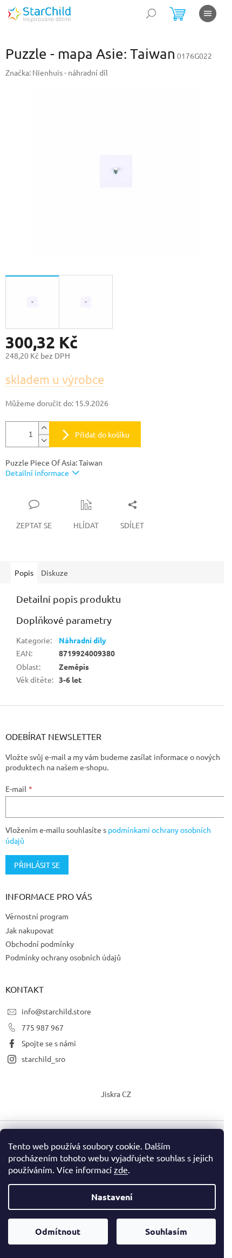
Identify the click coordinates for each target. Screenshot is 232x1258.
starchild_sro (43, 1059)
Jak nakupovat (29, 930)
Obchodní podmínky (39, 943)
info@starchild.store (56, 1011)
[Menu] (208, 13)
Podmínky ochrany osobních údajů (63, 957)
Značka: (56, 72)
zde (121, 1169)
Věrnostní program (37, 916)
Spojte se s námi (49, 1043)
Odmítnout (57, 1231)
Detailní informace (37, 472)
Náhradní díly (82, 640)
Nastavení (112, 1196)
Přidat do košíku (102, 434)
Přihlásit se (37, 865)
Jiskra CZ (116, 1094)
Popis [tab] (24, 572)
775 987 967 (43, 1027)
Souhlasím (166, 1231)
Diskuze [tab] (54, 572)
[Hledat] (151, 13)
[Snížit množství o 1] (43, 440)
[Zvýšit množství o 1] (43, 428)
